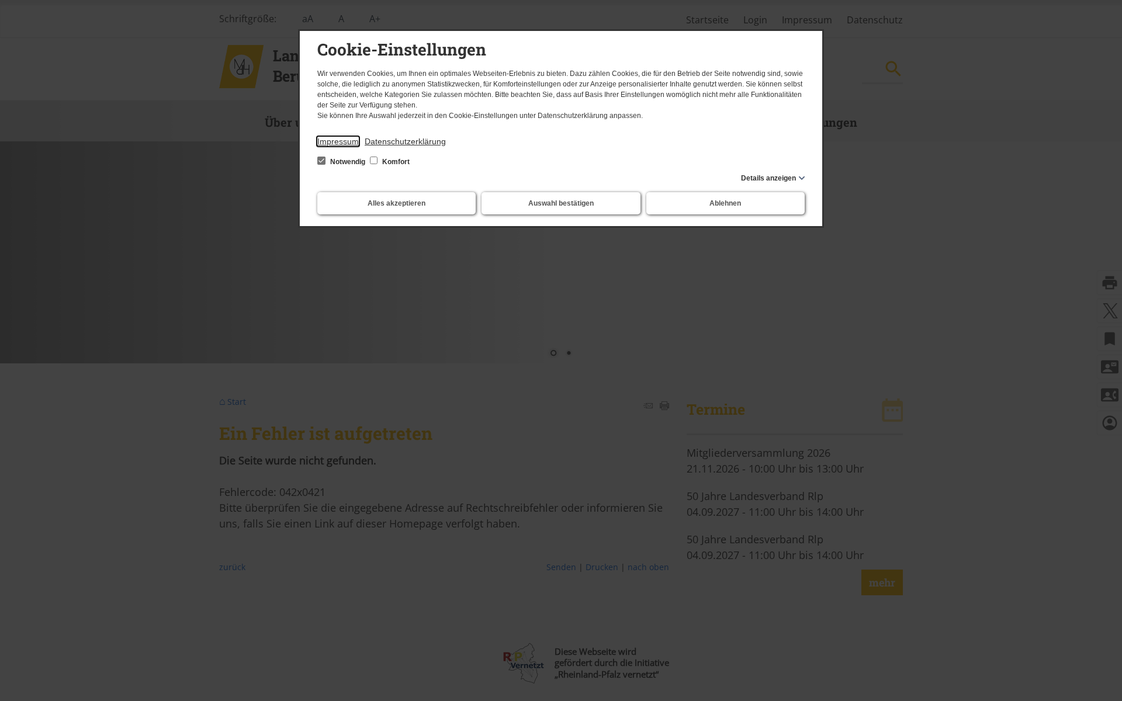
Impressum (338, 141)
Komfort (395, 162)
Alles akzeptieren (396, 203)
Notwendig (347, 162)
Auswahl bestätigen (561, 203)
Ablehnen (725, 203)
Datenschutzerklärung (405, 141)
